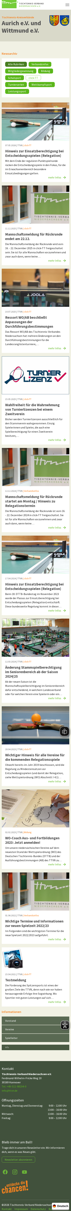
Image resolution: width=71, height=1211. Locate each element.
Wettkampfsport (42, 84)
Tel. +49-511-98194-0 (14, 1086)
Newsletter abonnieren (18, 1159)
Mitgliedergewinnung (20, 71)
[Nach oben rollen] (65, 1195)
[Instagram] (15, 1172)
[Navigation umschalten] (67, 5)
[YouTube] (24, 1172)
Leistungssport (17, 91)
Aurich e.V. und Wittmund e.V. (21, 26)
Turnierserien (16, 84)
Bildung (45, 71)
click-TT (33, 78)
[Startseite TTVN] (23, 5)
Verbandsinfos (40, 64)
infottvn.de (9, 1090)
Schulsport (14, 78)
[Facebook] (5, 1172)
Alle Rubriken (16, 64)
